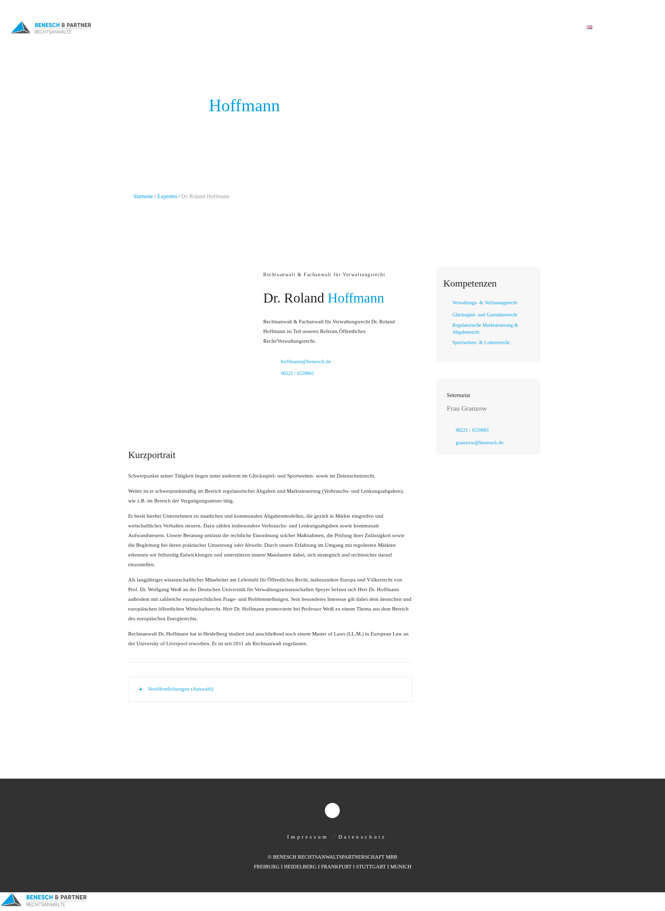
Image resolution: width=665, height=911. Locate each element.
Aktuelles (481, 27)
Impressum (307, 837)
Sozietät (367, 27)
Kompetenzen (409, 27)
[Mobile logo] (43, 906)
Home (336, 27)
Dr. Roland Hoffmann (205, 196)
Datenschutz (362, 837)
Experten (167, 196)
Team (447, 27)
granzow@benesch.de (480, 442)
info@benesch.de (98, 7)
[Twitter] (647, 7)
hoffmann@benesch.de (306, 361)
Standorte (521, 27)
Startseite (143, 196)
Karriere (561, 27)
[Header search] (646, 27)
